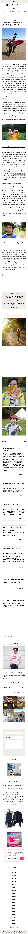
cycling (16, 296)
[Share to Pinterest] (16, 308)
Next (24, 441)
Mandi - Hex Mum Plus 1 (11, 483)
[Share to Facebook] (11, 308)
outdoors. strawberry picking (14, 303)
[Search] (23, 687)
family (21, 296)
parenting (14, 304)
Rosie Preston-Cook (11, 527)
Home (15, 441)
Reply (21, 474)
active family (8, 296)
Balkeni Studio (18, 932)
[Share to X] (13, 308)
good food (11, 299)
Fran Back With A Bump (12, 448)
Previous (5, 441)
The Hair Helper (9, 504)
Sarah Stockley (9, 548)
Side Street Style (19, 931)
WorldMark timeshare (14, 796)
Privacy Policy (14, 927)
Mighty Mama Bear (10, 597)
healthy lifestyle (14, 302)
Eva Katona (7, 576)
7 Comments (14, 293)
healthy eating (14, 300)
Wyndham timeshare (11, 803)
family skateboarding (13, 297)
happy (18, 299)
